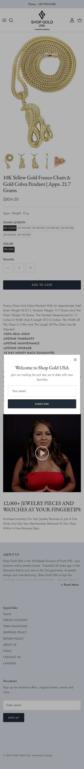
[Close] (75, 359)
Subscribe (42, 404)
